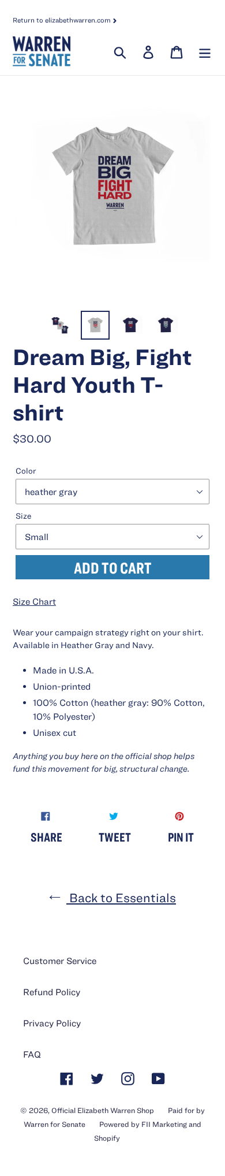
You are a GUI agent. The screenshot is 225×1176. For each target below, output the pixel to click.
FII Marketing (164, 1124)
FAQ (32, 1054)
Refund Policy (51, 992)
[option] (60, 325)
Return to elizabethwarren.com (62, 20)
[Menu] (203, 51)
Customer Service (59, 960)
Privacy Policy (52, 1023)
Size (23, 515)
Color (26, 470)
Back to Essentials (121, 897)
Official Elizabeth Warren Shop (102, 1110)
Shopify (107, 1138)
